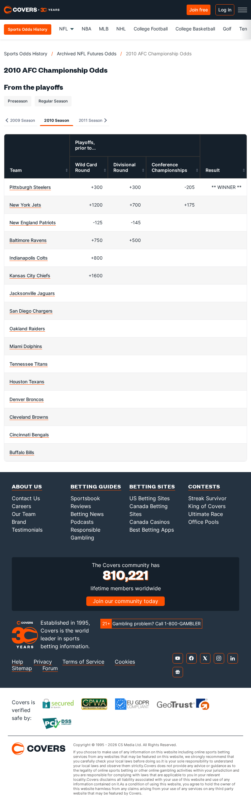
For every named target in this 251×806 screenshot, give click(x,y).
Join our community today (125, 601)
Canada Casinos (149, 522)
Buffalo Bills (21, 452)
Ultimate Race (205, 514)
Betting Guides (96, 486)
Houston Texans (26, 381)
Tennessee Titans (28, 364)
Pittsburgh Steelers (30, 187)
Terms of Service (83, 662)
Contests (204, 486)
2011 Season (91, 120)
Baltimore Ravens (28, 240)
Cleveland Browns (28, 417)
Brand (19, 522)
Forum (50, 668)
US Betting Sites (149, 498)
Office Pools (203, 522)
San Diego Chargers (31, 311)
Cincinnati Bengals (29, 434)
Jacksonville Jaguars (32, 293)
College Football (151, 28)
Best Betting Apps (151, 529)
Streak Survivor (207, 498)
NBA (86, 28)
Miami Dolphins (25, 346)
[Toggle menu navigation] (242, 10)
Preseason (17, 101)
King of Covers (207, 506)
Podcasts (82, 522)
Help (17, 662)
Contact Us (26, 498)
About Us (27, 486)
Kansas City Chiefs (29, 275)
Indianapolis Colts (28, 258)
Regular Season (53, 101)
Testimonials (27, 529)
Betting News (87, 514)
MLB (104, 28)
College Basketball (195, 28)
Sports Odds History (25, 53)
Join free (198, 9)
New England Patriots (32, 222)
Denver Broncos (26, 399)
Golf (227, 28)
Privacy (43, 662)
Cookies (125, 662)
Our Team (24, 514)
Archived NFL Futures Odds (86, 53)
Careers (21, 506)
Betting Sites (152, 486)
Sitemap (22, 668)
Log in (224, 9)
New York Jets (25, 205)
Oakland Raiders (27, 328)
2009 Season (22, 120)
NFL (63, 28)
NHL (121, 28)
